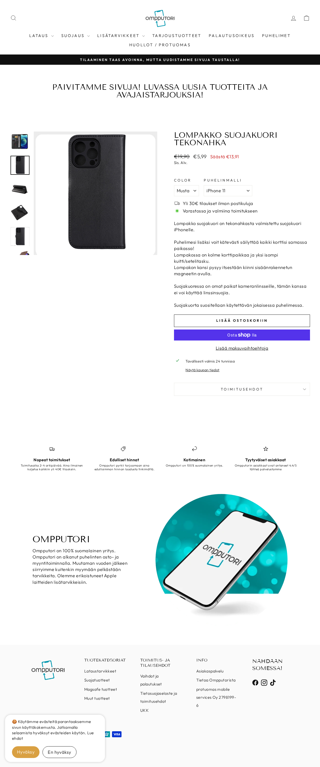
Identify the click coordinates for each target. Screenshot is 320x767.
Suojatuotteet (97, 680)
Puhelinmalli (223, 180)
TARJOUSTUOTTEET (176, 35)
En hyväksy (59, 752)
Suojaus (73, 35)
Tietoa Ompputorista (216, 680)
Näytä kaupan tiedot (203, 370)
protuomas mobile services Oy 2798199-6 (216, 697)
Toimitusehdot (242, 389)
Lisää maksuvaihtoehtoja (242, 348)
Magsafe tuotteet (100, 689)
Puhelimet (276, 35)
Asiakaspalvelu (210, 671)
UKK (144, 710)
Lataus (39, 35)
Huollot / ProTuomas (160, 44)
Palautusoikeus (231, 35)
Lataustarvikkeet (100, 671)
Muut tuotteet (97, 698)
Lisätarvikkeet (119, 35)
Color (183, 180)
